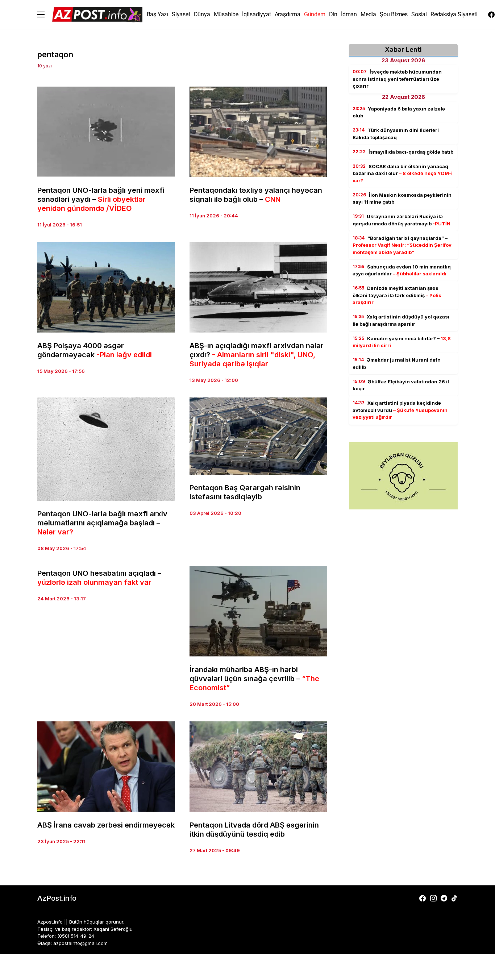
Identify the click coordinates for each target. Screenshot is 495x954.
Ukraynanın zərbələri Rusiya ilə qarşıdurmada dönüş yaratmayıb (401, 219)
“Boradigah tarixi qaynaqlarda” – (402, 245)
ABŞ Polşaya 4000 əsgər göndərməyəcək (94, 350)
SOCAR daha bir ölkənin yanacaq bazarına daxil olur (403, 173)
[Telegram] (444, 898)
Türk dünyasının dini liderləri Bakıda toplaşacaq (396, 133)
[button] (41, 14)
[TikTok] (454, 898)
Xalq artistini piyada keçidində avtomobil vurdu (400, 410)
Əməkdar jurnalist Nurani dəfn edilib (397, 363)
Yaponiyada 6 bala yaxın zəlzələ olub (399, 112)
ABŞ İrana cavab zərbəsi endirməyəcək (106, 825)
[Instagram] (433, 898)
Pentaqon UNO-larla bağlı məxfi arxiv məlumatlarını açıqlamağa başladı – (102, 522)
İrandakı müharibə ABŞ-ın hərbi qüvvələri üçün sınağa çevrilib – (254, 678)
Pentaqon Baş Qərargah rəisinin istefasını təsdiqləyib (245, 492)
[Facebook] (491, 14)
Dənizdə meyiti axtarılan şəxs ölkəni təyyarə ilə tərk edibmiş (397, 295)
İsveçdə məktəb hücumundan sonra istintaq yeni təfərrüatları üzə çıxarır (397, 79)
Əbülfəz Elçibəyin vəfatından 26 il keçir (401, 385)
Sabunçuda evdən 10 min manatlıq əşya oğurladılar (402, 270)
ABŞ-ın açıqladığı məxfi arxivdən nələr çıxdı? (257, 354)
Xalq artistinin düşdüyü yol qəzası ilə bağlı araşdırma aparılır (401, 320)
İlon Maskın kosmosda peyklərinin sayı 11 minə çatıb (402, 198)
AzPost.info (56, 898)
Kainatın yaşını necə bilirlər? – (402, 342)
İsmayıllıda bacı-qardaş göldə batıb (403, 152)
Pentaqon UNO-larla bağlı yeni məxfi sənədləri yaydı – (101, 199)
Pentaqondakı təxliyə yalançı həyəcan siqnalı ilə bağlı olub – (256, 195)
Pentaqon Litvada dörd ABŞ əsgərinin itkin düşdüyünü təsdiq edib (254, 829)
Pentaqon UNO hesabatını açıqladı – (99, 578)
